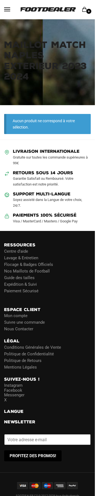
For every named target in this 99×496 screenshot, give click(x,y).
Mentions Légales (20, 367)
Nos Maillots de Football (27, 271)
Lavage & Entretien (21, 257)
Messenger (14, 395)
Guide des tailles (19, 277)
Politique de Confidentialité (29, 353)
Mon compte (16, 315)
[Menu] (12, 10)
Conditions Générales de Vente (32, 347)
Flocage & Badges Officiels (28, 264)
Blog (8, 297)
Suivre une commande (24, 322)
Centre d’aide (16, 251)
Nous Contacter (18, 328)
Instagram (13, 385)
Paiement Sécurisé (21, 290)
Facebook (13, 390)
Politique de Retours (23, 360)
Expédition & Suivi (20, 284)
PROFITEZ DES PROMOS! (33, 455)
